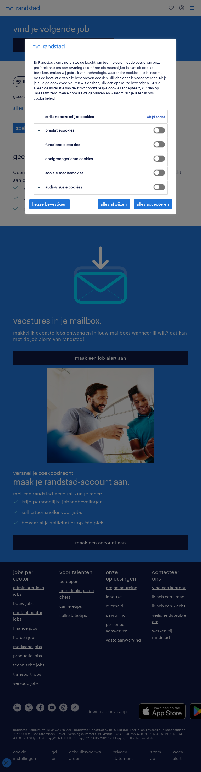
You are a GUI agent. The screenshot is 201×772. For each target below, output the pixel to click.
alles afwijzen (113, 203)
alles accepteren (153, 203)
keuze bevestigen (49, 203)
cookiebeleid (44, 98)
